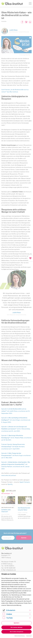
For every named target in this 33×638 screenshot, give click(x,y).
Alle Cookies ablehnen (16, 627)
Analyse (9, 614)
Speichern (16, 623)
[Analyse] (4, 614)
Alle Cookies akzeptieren (16, 631)
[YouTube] (4, 618)
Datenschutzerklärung (14, 605)
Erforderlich (10, 610)
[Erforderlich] (4, 611)
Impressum (29, 635)
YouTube (9, 618)
